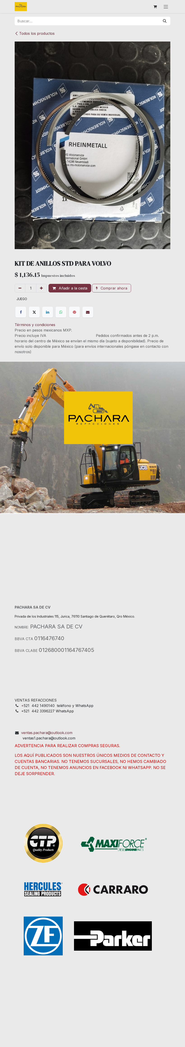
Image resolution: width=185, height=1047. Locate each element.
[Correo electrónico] (87, 312)
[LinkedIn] (47, 312)
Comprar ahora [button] (113, 288)
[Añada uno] (41, 288)
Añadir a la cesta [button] (72, 288)
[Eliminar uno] (20, 288)
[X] (34, 312)
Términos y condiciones (35, 324)
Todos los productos (37, 33)
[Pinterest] (74, 312)
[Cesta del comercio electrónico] (155, 6)
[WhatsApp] (61, 312)
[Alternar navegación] (165, 6)
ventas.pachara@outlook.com (46, 732)
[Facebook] (20, 312)
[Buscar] (164, 21)
